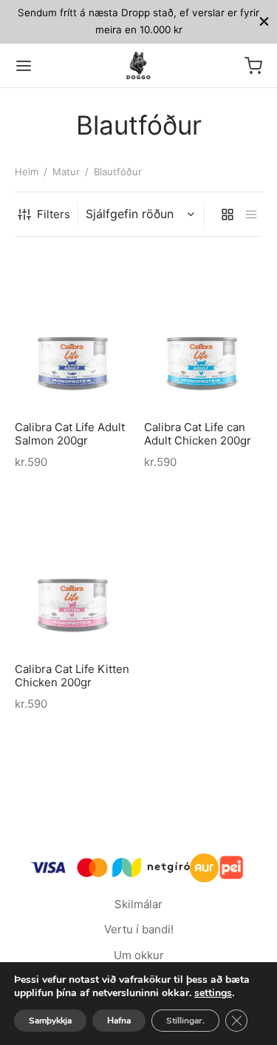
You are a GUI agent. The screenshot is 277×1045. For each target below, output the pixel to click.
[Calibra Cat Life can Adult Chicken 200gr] (203, 330)
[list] (251, 214)
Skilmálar (138, 904)
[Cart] (253, 66)
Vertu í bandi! (139, 929)
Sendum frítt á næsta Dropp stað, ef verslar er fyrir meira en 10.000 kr (138, 21)
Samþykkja (50, 1021)
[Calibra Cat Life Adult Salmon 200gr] (74, 330)
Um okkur (139, 955)
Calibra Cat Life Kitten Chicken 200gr (72, 675)
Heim (26, 171)
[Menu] (24, 66)
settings (213, 993)
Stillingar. (185, 1021)
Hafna (119, 1021)
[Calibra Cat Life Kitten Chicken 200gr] (74, 572)
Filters (53, 214)
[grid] (227, 214)
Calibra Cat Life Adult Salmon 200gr (70, 434)
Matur (66, 171)
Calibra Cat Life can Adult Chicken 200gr (197, 434)
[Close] (264, 21)
